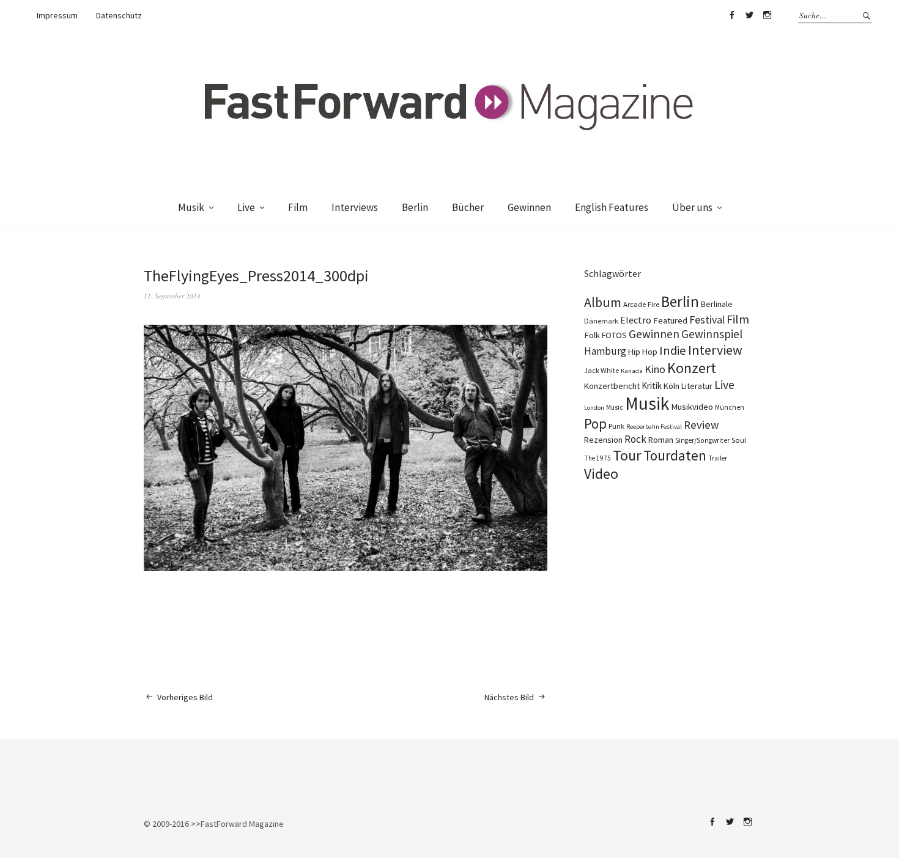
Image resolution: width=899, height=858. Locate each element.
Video (601, 474)
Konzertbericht (612, 385)
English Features (611, 207)
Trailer (717, 458)
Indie (672, 350)
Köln (671, 385)
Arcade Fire (641, 304)
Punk (616, 426)
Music (614, 407)
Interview (715, 349)
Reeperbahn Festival (654, 427)
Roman (660, 439)
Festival (707, 320)
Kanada (632, 370)
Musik (191, 207)
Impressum (57, 15)
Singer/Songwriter (702, 440)
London (594, 408)
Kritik (652, 385)
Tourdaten (674, 455)
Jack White (601, 370)
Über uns (692, 207)
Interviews (354, 207)
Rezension (603, 439)
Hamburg (605, 351)
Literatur (696, 385)
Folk (592, 335)
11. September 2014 (172, 295)
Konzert (691, 367)
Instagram (767, 15)
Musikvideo (692, 406)
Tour (627, 455)
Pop (595, 423)
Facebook (731, 15)
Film (298, 207)
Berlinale (717, 303)
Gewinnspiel (711, 334)
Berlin (415, 207)
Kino (655, 369)
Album (602, 302)
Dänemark (601, 320)
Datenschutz (119, 15)
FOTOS (614, 335)
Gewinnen (529, 207)
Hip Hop (642, 351)
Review (701, 425)
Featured (670, 320)
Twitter (749, 15)
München (729, 407)
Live (246, 207)
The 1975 (597, 458)
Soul (738, 440)
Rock (635, 439)
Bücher (468, 207)
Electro (635, 320)
